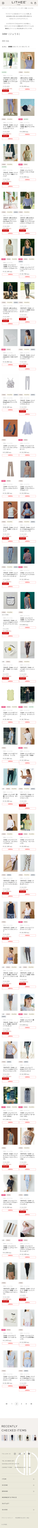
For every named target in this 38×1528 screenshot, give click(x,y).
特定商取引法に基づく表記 (22, 1517)
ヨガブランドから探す (17, 8)
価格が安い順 (17, 46)
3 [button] (21, 1404)
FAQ (29, 1467)
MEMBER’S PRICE (9, 1497)
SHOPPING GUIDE (20, 1467)
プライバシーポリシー (7, 1517)
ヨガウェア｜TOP (6, 8)
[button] (7, 1404)
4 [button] (26, 1404)
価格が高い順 (25, 46)
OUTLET (5, 1503)
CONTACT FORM (7, 1467)
